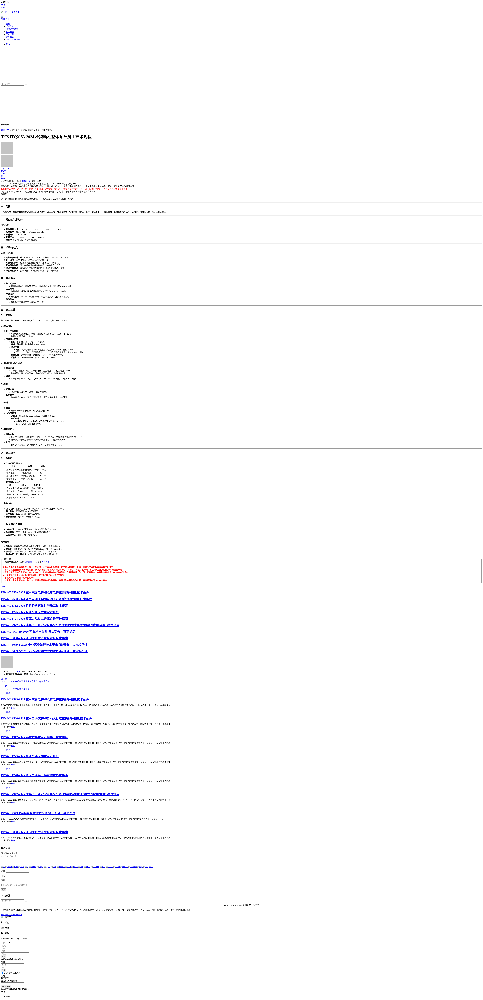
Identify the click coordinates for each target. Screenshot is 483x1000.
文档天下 (17, 671)
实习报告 (10, 32)
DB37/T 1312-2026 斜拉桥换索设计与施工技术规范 (34, 605)
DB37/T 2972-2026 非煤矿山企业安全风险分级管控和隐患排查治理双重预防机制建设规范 (60, 625)
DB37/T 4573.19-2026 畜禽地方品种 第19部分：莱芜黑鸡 (38, 631)
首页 (8, 24)
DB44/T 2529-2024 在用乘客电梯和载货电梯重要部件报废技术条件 (45, 592)
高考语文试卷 (12, 29)
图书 (7, 130)
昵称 (3, 871)
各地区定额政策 (13, 39)
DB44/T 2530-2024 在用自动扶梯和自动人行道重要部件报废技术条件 (46, 599)
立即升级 (46, 562)
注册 (3, 7)
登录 (3, 5)
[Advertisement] (81, 63)
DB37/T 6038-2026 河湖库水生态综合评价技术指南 (34, 638)
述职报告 (10, 37)
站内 (8, 44)
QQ (2, 885)
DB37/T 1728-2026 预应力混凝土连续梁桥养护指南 (34, 618)
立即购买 (28, 562)
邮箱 (3, 876)
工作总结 (10, 34)
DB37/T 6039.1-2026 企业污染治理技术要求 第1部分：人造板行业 (44, 644)
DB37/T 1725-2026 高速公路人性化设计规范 (30, 612)
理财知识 (10, 26)
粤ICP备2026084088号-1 (11, 914)
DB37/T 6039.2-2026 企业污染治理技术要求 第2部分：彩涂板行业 (44, 651)
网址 (3, 880)
